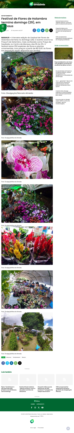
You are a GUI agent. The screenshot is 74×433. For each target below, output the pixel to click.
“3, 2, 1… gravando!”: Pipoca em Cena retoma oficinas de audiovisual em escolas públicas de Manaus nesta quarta (64, 83)
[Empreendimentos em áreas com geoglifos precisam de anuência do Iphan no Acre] (64, 53)
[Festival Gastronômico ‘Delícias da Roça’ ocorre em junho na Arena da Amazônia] (27, 379)
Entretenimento (6, 15)
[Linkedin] (42, 30)
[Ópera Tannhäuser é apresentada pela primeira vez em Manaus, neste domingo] (9, 379)
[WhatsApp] (47, 30)
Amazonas (8, 357)
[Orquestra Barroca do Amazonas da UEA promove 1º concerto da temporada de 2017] (46, 379)
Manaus (24, 357)
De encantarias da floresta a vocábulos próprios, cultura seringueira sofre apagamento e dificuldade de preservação (64, 73)
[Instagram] (35, 407)
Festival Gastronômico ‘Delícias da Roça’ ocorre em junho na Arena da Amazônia (64, 22)
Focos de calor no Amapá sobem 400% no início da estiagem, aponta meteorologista (63, 101)
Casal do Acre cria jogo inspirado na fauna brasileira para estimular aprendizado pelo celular (63, 93)
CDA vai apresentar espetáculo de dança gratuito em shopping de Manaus (64, 38)
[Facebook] (34, 30)
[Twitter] (38, 30)
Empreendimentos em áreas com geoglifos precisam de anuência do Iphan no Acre (63, 63)
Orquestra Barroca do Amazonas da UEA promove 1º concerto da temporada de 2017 (64, 30)
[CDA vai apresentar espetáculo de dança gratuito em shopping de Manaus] (64, 379)
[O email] (51, 30)
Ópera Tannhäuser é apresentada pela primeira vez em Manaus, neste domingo (9, 389)
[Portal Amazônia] (37, 4)
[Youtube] (42, 407)
